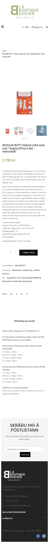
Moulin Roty (27, 270)
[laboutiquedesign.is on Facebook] (38, 536)
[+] (15, 253)
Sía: (3, 278)
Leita (27, 27)
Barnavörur (17, 270)
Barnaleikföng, (35, 278)
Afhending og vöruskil (24, 321)
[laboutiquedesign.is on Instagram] (44, 536)
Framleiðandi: (7, 265)
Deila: (4, 294)
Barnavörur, (7, 281)
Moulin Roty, (17, 281)
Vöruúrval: (6, 270)
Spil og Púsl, (27, 281)
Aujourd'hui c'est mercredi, (18, 278)
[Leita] (47, 27)
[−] (5, 253)
